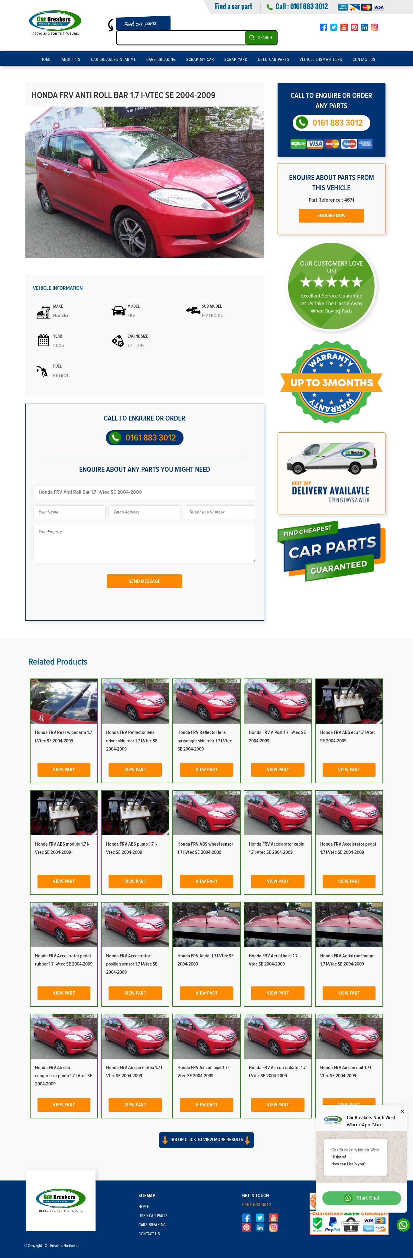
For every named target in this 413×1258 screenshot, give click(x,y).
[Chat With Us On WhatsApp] (401, 1226)
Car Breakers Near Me (113, 60)
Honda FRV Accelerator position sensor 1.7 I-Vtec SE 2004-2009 (132, 964)
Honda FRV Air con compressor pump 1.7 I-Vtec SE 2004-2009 (63, 1075)
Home (46, 60)
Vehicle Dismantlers (321, 60)
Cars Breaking (161, 60)
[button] (206, 1145)
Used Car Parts (273, 60)
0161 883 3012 (309, 6)
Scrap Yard (236, 60)
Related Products (57, 661)
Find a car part (233, 6)
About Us (71, 60)
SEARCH (265, 38)
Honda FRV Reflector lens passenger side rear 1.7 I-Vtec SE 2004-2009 (204, 740)
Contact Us (364, 60)
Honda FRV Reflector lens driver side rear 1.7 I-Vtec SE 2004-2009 (132, 740)
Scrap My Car (200, 60)
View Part (64, 769)
